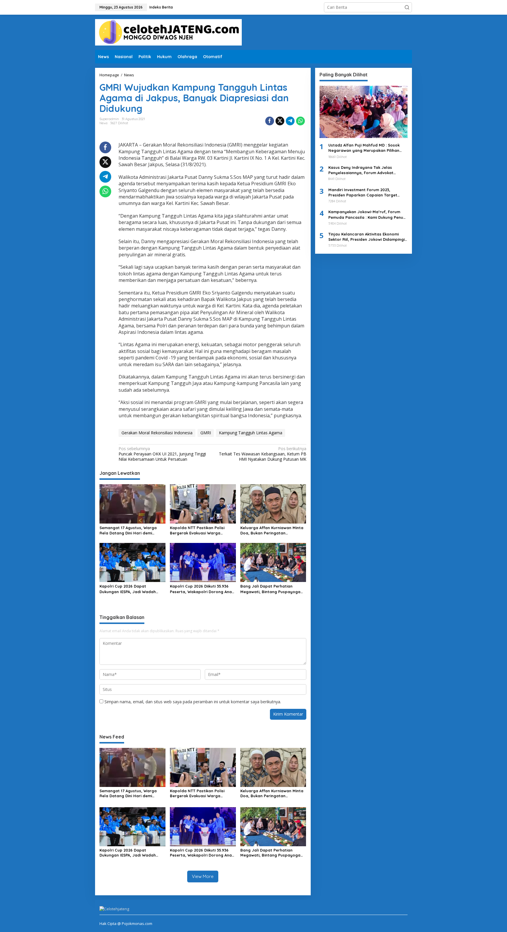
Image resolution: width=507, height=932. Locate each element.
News (103, 123)
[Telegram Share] (290, 121)
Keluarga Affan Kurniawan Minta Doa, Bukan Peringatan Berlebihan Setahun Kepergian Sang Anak (271, 530)
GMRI (205, 432)
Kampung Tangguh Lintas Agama (250, 432)
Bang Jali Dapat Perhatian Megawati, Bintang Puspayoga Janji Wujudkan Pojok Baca (270, 589)
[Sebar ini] (269, 121)
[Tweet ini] (280, 121)
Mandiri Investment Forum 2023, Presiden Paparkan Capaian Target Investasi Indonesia (362, 192)
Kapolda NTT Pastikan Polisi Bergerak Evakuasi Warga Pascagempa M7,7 (197, 530)
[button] (407, 7)
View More (203, 876)
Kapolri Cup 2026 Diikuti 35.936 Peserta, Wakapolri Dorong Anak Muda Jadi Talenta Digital (202, 589)
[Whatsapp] (300, 121)
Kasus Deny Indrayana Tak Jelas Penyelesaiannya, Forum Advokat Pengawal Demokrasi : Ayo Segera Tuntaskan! (361, 170)
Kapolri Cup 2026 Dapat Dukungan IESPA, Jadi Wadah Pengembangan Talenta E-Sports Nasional (132, 589)
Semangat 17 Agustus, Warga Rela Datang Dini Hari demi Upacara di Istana (128, 530)
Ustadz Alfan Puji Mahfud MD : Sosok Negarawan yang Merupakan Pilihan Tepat (364, 148)
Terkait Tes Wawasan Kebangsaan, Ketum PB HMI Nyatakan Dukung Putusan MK (262, 454)
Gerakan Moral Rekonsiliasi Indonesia (156, 432)
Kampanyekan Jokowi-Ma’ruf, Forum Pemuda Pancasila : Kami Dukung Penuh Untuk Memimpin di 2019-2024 (366, 214)
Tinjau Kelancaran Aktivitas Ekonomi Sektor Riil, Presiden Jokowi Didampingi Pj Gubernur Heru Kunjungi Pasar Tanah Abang (366, 237)
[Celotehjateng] (168, 32)
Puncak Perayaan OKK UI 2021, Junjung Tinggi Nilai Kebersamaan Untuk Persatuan (162, 454)
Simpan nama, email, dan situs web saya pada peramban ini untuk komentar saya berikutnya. (192, 701)
